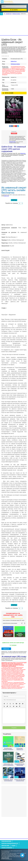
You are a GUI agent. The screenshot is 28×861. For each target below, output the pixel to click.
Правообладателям (6, 841)
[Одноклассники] (14, 126)
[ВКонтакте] (10, 126)
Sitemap (13, 845)
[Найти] (25, 6)
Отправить (14, 727)
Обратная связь (5, 845)
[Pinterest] (16, 126)
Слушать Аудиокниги (6, 847)
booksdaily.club (8, 2)
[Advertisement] (14, 801)
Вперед (14, 200)
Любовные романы (15, 64)
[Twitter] (18, 126)
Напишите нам (12, 141)
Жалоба (14, 133)
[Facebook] (12, 126)
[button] (4, 703)
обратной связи (5, 857)
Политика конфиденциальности (9, 843)
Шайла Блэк (14, 61)
